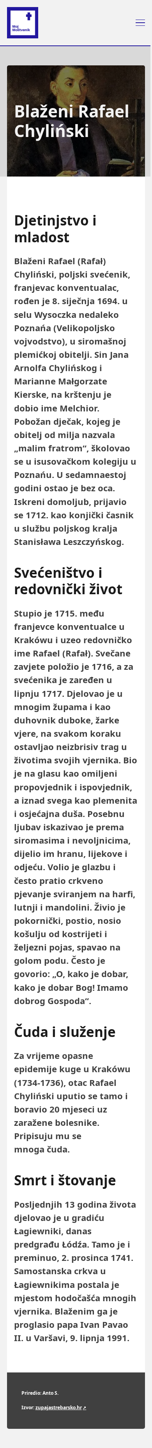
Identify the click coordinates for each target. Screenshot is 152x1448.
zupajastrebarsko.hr (58, 1407)
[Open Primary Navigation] (140, 22)
